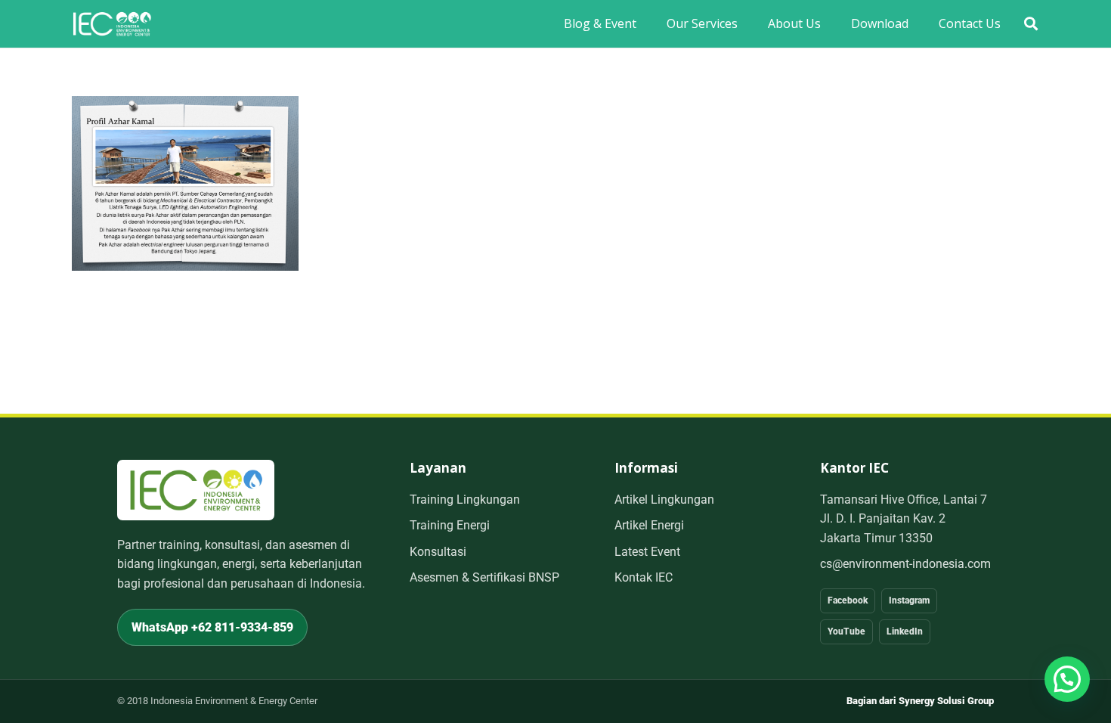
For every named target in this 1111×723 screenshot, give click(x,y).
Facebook (848, 600)
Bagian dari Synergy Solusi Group (920, 700)
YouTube (846, 631)
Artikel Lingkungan (664, 499)
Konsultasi (438, 552)
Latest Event (647, 552)
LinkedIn (905, 631)
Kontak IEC (643, 577)
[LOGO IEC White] (112, 24)
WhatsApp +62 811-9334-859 (212, 627)
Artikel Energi (649, 525)
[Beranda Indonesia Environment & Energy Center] (195, 490)
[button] (1031, 24)
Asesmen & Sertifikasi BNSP (484, 577)
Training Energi (450, 525)
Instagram (909, 600)
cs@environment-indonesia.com (905, 564)
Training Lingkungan (465, 499)
